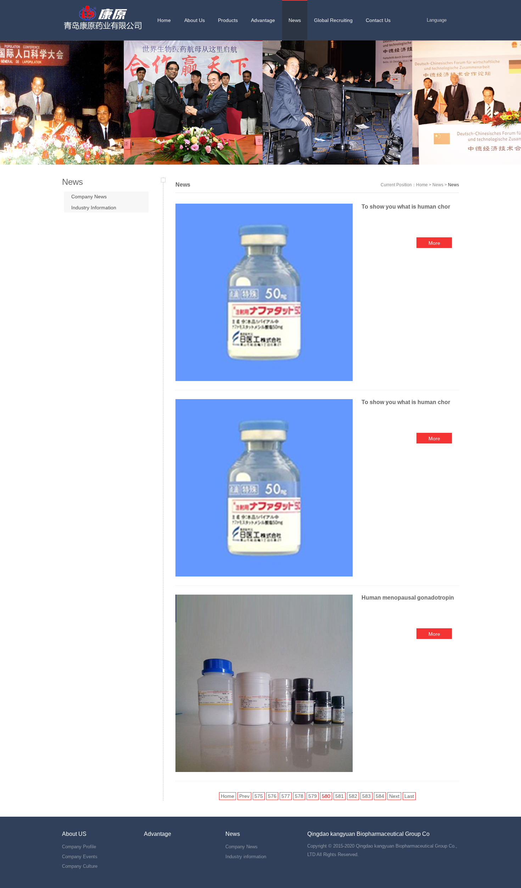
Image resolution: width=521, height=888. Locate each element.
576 (272, 796)
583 (366, 796)
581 (339, 796)
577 (285, 796)
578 (299, 796)
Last (409, 796)
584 (380, 796)
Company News (89, 196)
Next (394, 796)
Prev (244, 796)
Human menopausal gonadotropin (408, 598)
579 (312, 796)
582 (353, 796)
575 (258, 796)
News (437, 184)
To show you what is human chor (406, 207)
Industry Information (93, 207)
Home (422, 184)
